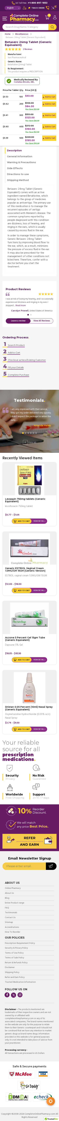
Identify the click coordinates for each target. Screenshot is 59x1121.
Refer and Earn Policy (15, 977)
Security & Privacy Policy (16, 948)
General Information (19, 156)
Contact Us (10, 917)
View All (30, 442)
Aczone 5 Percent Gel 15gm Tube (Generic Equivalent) (25, 639)
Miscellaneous (21, 34)
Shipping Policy (12, 972)
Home (7, 34)
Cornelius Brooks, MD (24, 82)
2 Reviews (27, 49)
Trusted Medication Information (20, 982)
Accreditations (12, 927)
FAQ (7, 908)
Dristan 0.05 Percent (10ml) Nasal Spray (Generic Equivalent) (29, 708)
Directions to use (18, 174)
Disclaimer (10, 967)
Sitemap (9, 922)
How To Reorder (12, 932)
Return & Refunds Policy (16, 962)
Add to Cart (50, 97)
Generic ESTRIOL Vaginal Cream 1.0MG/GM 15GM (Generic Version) (25, 569)
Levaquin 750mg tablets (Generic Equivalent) (25, 500)
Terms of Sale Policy (14, 957)
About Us (9, 893)
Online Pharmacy (13, 888)
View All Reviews (41, 321)
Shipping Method (18, 180)
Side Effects (15, 168)
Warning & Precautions (21, 162)
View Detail (38, 521)
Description (14, 150)
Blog (7, 898)
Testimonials (11, 912)
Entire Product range (14, 903)
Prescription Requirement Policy (20, 943)
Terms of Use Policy (14, 953)
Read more (21, 305)
